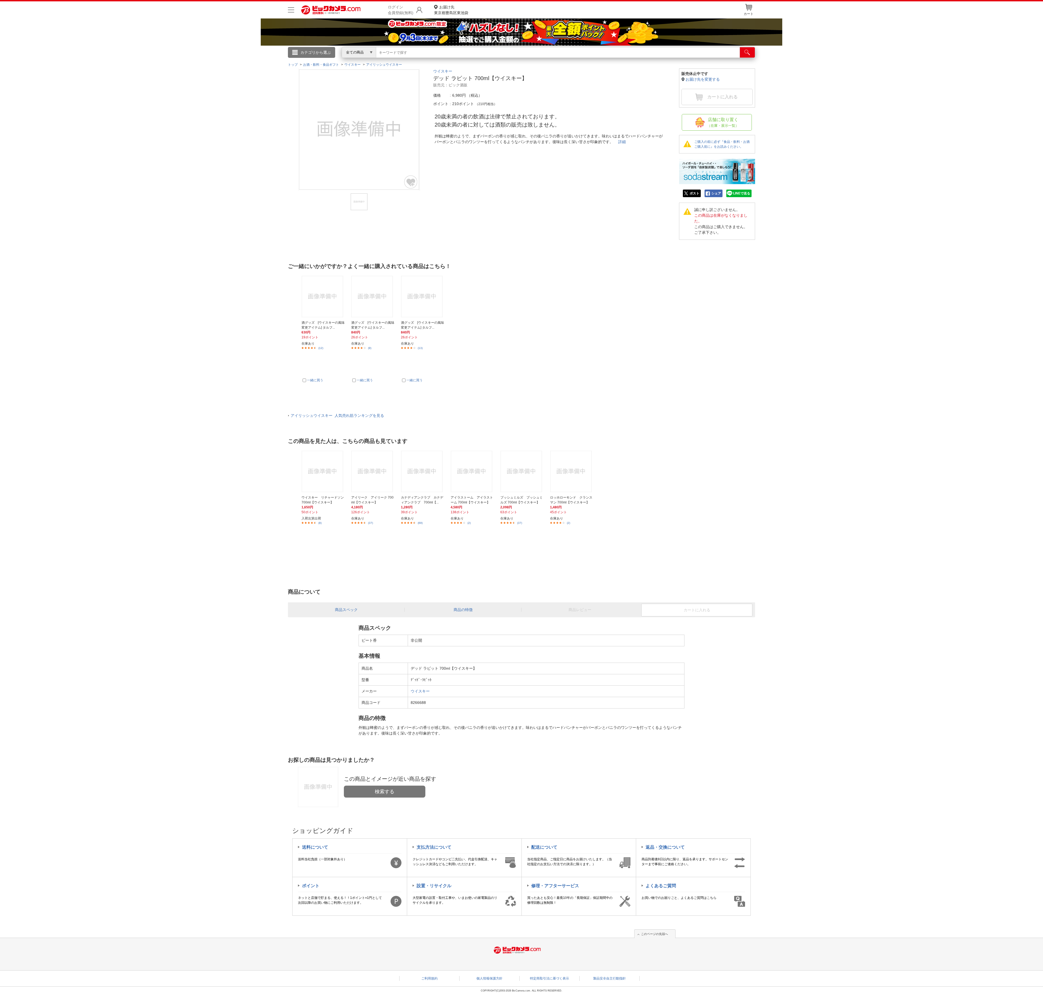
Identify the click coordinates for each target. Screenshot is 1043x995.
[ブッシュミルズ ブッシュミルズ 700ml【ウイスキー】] (522, 471)
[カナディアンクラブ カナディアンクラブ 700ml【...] (422, 471)
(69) (420, 522)
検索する (384, 791)
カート (748, 14)
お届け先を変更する (703, 79)
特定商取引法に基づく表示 (549, 978)
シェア (716, 193)
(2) (469, 522)
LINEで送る (741, 193)
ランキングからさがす (500, 60)
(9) (369, 348)
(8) (320, 522)
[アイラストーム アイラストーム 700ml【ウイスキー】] (472, 471)
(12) (320, 348)
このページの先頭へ (654, 934)
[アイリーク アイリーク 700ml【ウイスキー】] (373, 471)
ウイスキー (442, 71)
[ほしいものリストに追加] (411, 182)
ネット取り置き (592, 60)
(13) (420, 348)
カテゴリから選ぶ (315, 52)
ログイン (405, 61)
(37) (370, 522)
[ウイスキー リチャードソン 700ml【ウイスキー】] (323, 471)
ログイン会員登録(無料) (400, 10)
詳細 (622, 142)
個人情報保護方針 (489, 978)
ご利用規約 (429, 978)
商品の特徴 (463, 609)
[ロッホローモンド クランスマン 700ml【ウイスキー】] (571, 471)
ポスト (694, 193)
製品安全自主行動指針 (609, 978)
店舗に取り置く (723, 122)
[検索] (747, 52)
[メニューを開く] (291, 10)
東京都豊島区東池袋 (451, 10)
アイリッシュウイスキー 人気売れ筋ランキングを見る (337, 415)
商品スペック (346, 609)
